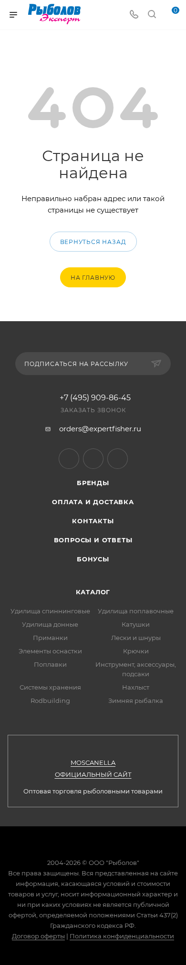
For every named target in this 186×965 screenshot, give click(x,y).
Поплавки (50, 664)
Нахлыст (135, 687)
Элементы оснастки (50, 651)
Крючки (136, 651)
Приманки (50, 637)
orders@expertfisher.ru (100, 428)
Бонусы (93, 559)
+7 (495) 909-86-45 (95, 398)
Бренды (93, 483)
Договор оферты (38, 936)
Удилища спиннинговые (50, 611)
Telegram (69, 458)
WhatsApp (117, 458)
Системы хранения (50, 687)
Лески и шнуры (136, 637)
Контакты (93, 521)
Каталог (93, 592)
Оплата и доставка (93, 502)
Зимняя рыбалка (135, 700)
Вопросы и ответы (93, 540)
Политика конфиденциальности (122, 936)
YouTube (93, 458)
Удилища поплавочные (136, 611)
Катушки (136, 624)
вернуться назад (93, 241)
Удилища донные (50, 624)
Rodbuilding (50, 700)
